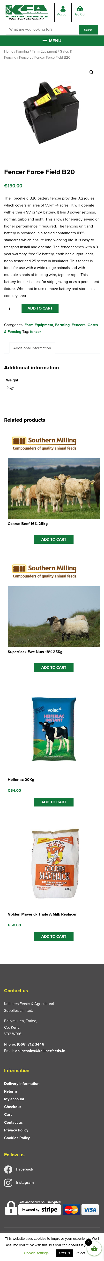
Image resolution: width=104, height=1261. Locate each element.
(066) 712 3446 (30, 1044)
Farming (22, 51)
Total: (80, 14)
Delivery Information (21, 1083)
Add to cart (40, 308)
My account (14, 1099)
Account (63, 14)
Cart (8, 1114)
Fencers (25, 57)
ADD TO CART (53, 539)
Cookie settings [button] (36, 1253)
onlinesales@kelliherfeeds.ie (40, 1051)
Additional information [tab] (32, 348)
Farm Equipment (44, 51)
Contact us (13, 1122)
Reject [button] (80, 1253)
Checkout (12, 1106)
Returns (11, 1091)
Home (8, 51)
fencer (35, 331)
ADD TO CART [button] (53, 802)
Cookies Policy (17, 1138)
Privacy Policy (16, 1130)
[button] (52, 41)
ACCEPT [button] (64, 1253)
